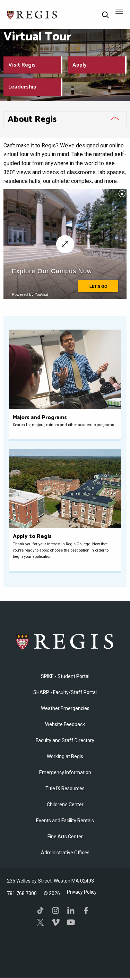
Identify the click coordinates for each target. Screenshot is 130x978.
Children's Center (65, 804)
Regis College (65, 641)
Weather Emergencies (65, 708)
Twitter (40, 922)
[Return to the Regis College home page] (32, 14)
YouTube (71, 922)
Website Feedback (65, 724)
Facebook (86, 910)
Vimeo (55, 922)
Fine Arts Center (65, 836)
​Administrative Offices (65, 852)
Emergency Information (65, 772)
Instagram (55, 910)
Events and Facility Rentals (65, 820)
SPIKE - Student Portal (65, 676)
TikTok (40, 910)
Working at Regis (65, 756)
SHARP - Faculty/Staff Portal (65, 692)
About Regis (32, 119)
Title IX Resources (65, 788)
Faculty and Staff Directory (65, 740)
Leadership (22, 87)
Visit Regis (22, 65)
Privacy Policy (82, 892)
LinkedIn (71, 910)
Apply (79, 65)
